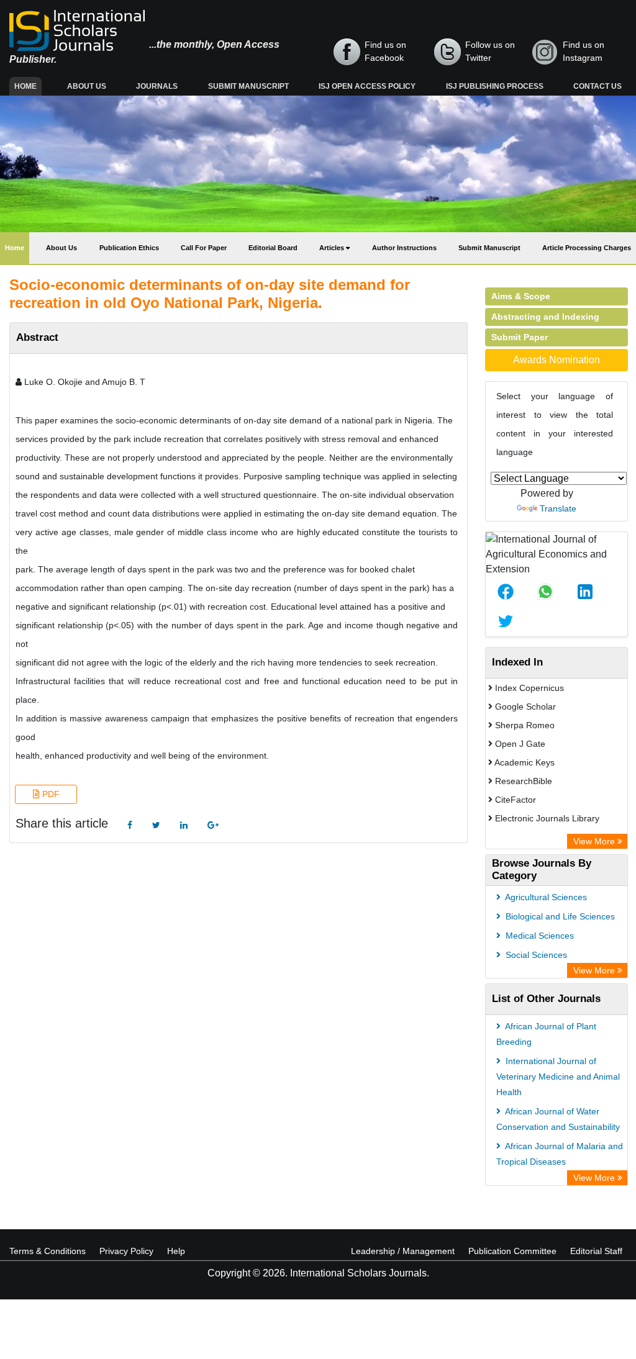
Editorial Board (273, 247)
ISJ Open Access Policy (367, 86)
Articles (332, 247)
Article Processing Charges (586, 247)
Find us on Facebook (385, 51)
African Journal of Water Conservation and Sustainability (558, 1119)
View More (595, 841)
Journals (157, 86)
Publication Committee (512, 1251)
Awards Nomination (556, 359)
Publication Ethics (129, 247)
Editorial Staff (596, 1251)
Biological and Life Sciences (559, 916)
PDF (50, 794)
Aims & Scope (520, 296)
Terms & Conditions (47, 1251)
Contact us (597, 86)
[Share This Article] (505, 592)
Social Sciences (535, 955)
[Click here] (129, 825)
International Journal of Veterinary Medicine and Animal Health (558, 1076)
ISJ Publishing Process (494, 86)
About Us (86, 86)
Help (176, 1251)
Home (28, 86)
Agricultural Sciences (545, 897)
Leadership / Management (403, 1251)
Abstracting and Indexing (545, 317)
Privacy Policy (126, 1251)
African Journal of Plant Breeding (546, 1034)
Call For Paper (204, 247)
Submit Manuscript (248, 86)
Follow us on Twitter (490, 51)
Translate (558, 508)
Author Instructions (404, 247)
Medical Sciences (538, 936)
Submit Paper (519, 337)
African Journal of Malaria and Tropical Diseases (559, 1154)
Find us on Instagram (583, 51)
